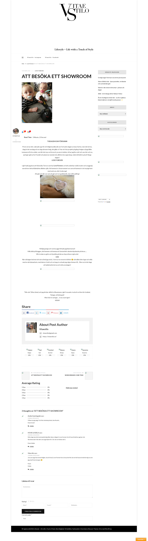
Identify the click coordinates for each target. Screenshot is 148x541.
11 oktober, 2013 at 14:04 (33, 455)
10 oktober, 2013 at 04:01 (33, 434)
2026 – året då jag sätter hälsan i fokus (110, 93)
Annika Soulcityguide (34, 416)
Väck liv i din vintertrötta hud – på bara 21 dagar (111, 89)
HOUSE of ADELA (33, 433)
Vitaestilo (16, 136)
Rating (24, 501)
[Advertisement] (74, 35)
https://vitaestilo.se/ (50, 336)
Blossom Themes (93, 529)
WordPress (108, 529)
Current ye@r (27, 515)
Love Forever (39, 70)
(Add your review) (72, 388)
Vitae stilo (31, 453)
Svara (32, 426)
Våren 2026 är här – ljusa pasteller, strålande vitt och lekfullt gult (112, 82)
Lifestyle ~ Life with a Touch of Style (74, 49)
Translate (108, 201)
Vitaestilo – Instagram (34, 57)
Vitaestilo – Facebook (51, 57)
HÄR (57, 257)
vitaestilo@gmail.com (50, 333)
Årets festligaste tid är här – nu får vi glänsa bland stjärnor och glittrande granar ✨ (112, 99)
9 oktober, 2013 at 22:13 (33, 418)
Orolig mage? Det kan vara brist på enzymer (112, 77)
